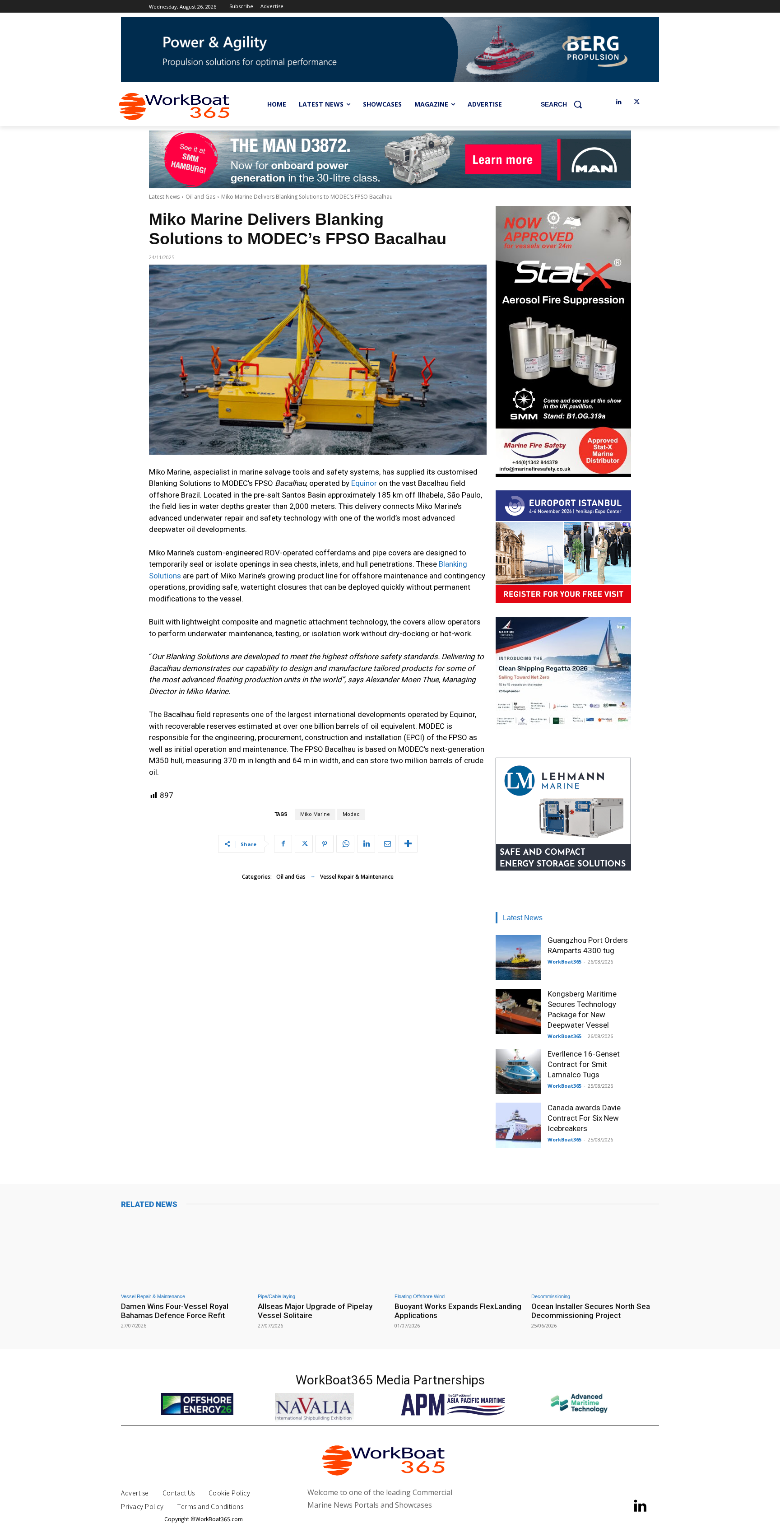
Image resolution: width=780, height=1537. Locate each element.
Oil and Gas (200, 196)
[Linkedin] (619, 102)
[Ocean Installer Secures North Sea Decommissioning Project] (595, 1252)
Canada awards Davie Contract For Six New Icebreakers (584, 1118)
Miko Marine (315, 814)
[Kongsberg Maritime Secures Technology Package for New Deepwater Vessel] (518, 1011)
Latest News (164, 196)
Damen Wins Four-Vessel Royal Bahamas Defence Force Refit (174, 1311)
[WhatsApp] (345, 844)
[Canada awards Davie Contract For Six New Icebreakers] (518, 1125)
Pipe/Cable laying (276, 1296)
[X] (637, 102)
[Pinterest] (325, 844)
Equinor (364, 483)
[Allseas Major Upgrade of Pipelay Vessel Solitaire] (321, 1252)
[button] (565, 104)
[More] (408, 844)
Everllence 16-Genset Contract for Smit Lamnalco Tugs (584, 1064)
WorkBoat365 (564, 961)
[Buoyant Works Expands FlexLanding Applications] (458, 1252)
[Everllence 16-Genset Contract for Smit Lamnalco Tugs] (518, 1071)
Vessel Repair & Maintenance (357, 876)
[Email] (387, 844)
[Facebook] (283, 844)
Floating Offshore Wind (420, 1296)
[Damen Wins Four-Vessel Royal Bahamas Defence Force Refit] (185, 1252)
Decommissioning (550, 1296)
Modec (351, 814)
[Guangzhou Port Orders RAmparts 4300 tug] (518, 957)
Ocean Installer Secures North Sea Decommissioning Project (590, 1311)
